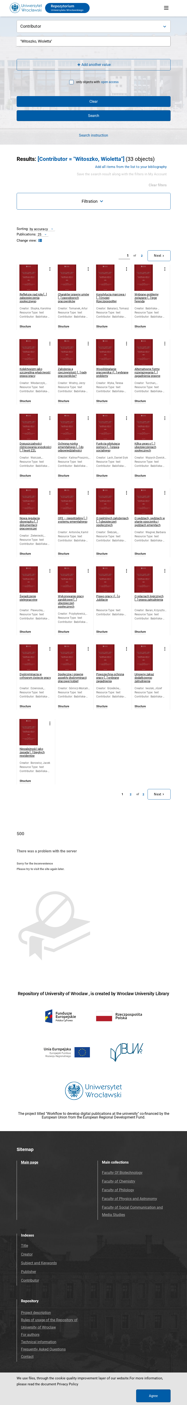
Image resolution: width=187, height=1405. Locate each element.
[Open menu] (166, 8)
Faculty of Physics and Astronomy (129, 1199)
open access (110, 82)
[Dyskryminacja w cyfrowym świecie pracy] (32, 657)
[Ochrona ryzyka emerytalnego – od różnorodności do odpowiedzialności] (71, 427)
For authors (30, 1334)
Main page (29, 1162)
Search (93, 115)
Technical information (38, 1342)
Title (24, 1245)
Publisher (28, 1272)
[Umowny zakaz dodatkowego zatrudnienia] (147, 657)
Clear (93, 101)
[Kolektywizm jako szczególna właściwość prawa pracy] (32, 352)
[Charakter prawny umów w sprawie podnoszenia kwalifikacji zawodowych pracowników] (71, 278)
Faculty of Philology (118, 1190)
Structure (25, 326)
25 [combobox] (39, 234)
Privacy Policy (67, 1384)
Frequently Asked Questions (43, 1349)
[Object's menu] (50, 269)
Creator (27, 1254)
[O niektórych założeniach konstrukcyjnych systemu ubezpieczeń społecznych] (109, 501)
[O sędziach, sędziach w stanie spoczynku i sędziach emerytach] (147, 501)
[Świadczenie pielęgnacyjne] (32, 579)
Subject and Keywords (39, 1263)
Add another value (96, 64)
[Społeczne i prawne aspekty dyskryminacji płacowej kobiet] (71, 657)
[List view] (39, 240)
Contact (27, 1356)
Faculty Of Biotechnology (122, 1172)
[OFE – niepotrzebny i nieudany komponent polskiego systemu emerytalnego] (71, 501)
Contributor (30, 1280)
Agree (153, 1396)
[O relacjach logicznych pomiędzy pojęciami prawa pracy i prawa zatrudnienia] (147, 579)
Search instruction (93, 135)
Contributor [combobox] (30, 26)
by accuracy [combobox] (39, 229)
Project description (36, 1312)
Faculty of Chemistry (118, 1181)
